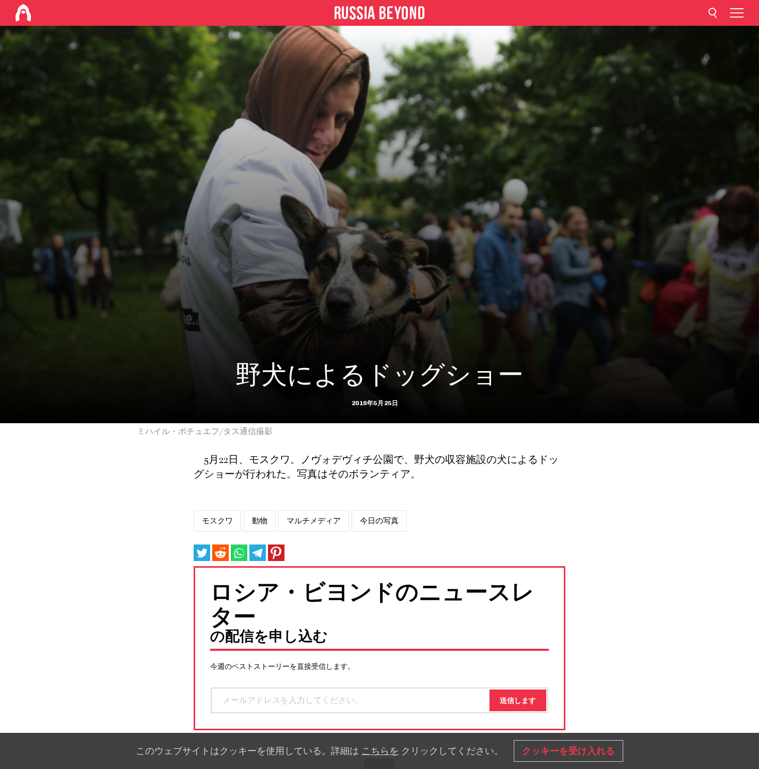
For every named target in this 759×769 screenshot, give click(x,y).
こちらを (380, 751)
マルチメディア (314, 520)
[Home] (23, 13)
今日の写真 (379, 520)
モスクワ (217, 520)
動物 (259, 520)
